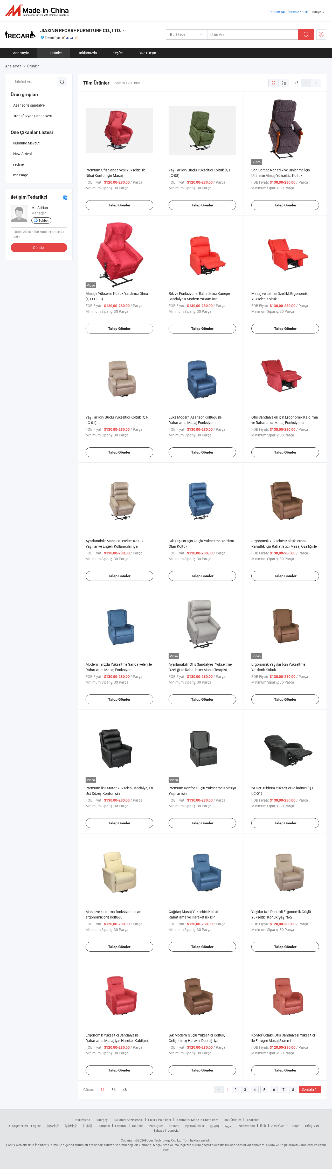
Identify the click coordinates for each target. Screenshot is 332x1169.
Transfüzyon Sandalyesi (32, 115)
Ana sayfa (21, 52)
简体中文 (53, 1126)
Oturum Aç (277, 12)
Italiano (174, 1126)
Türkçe (294, 1126)
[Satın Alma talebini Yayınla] (321, 34)
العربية (229, 1126)
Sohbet (44, 220)
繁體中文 (71, 1126)
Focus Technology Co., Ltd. (163, 1140)
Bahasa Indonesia (166, 1130)
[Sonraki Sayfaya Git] (316, 83)
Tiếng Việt (312, 1126)
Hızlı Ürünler (232, 1120)
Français (104, 1126)
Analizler (252, 1120)
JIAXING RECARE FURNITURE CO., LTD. (80, 30)
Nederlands (247, 1126)
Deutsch (137, 1126)
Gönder (39, 247)
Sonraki (308, 1089)
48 (125, 1089)
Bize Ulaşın (147, 52)
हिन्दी (263, 1126)
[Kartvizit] (65, 197)
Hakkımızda (87, 52)
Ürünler (56, 52)
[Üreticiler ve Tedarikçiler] (38, 10)
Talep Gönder (119, 205)
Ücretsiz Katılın (298, 12)
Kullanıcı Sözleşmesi (128, 1120)
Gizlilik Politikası (159, 1120)
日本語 (87, 1126)
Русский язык (194, 1126)
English (36, 1126)
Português (156, 1126)
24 (102, 1090)
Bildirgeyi (102, 1120)
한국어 (214, 1126)
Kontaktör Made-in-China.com (197, 1120)
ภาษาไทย (278, 1126)
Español (121, 1126)
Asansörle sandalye (29, 105)
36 (114, 1089)
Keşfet (118, 52)
